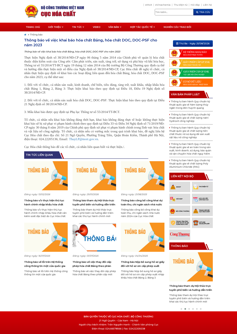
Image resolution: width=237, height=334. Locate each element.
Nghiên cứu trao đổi (177, 27)
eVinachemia (162, 4)
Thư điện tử (180, 4)
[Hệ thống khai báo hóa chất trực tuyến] (191, 53)
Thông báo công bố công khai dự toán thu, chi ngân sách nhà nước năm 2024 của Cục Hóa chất (142, 202)
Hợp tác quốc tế (141, 27)
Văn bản (113, 27)
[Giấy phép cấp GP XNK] (191, 62)
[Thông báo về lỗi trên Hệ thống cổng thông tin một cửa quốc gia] (46, 237)
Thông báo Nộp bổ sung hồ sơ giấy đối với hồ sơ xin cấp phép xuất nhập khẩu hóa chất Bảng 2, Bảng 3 (142, 264)
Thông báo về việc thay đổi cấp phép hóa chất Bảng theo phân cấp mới (92, 264)
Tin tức (77, 27)
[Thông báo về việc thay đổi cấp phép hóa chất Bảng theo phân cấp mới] (94, 237)
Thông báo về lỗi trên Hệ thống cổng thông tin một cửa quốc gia (44, 263)
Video (96, 27)
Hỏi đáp (195, 4)
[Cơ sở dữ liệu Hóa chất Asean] (191, 82)
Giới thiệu (54, 27)
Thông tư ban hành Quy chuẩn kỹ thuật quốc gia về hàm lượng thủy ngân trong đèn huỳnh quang (189, 104)
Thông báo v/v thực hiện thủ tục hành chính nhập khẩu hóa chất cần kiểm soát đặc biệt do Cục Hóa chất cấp (45, 202)
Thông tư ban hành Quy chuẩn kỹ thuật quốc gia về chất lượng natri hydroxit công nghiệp (189, 117)
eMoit (148, 4)
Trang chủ (33, 27)
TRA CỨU (204, 12)
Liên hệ (207, 4)
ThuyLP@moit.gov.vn (83, 139)
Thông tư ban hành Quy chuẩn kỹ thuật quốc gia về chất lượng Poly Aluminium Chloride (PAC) (189, 163)
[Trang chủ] (68, 11)
